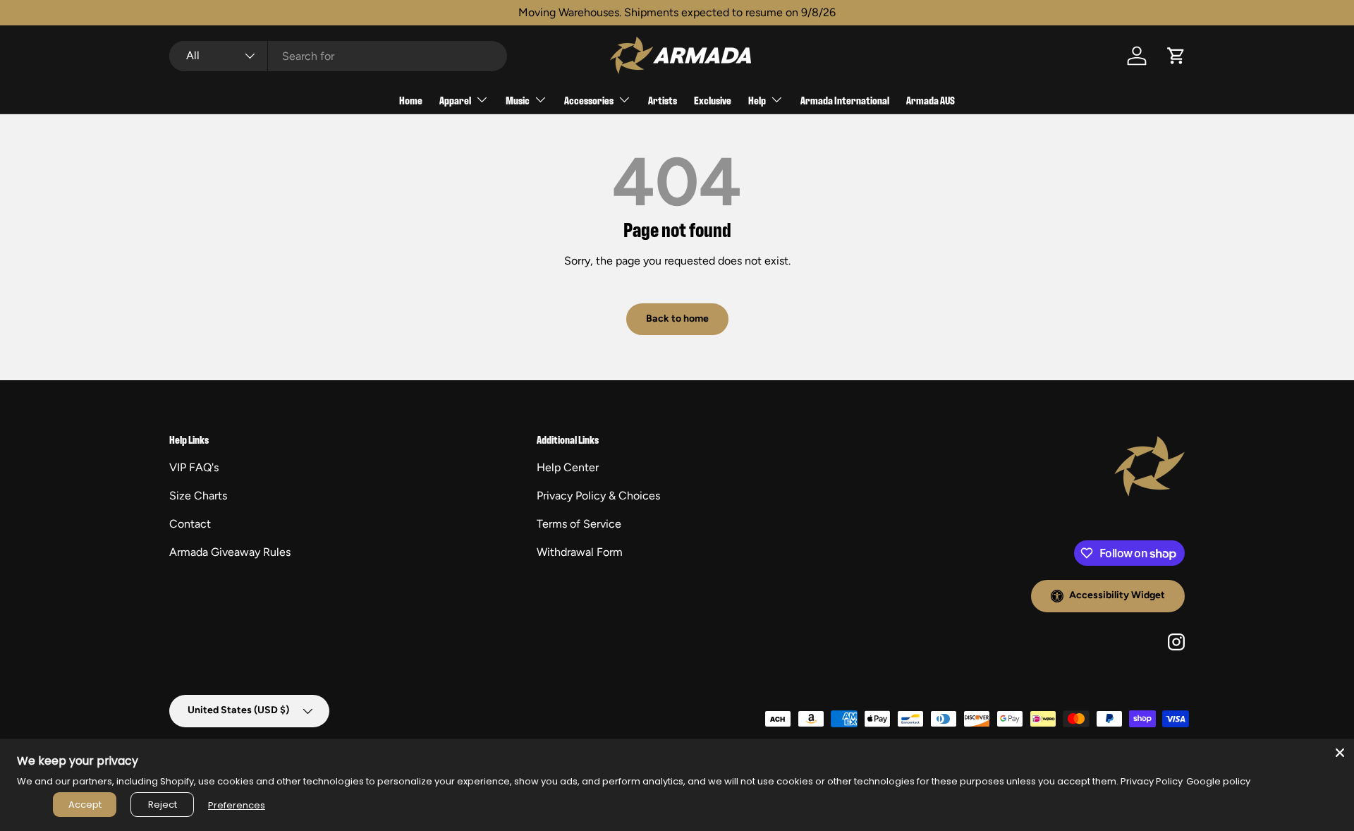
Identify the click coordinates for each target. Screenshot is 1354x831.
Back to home (677, 318)
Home (410, 99)
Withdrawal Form (580, 552)
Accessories (589, 99)
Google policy (1218, 781)
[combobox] (338, 56)
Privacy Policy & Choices (598, 495)
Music (518, 99)
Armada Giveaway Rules (230, 552)
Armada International (844, 99)
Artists (662, 99)
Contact (190, 523)
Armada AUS (930, 99)
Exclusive (712, 99)
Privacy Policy (1152, 781)
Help (757, 99)
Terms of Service (579, 523)
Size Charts (198, 495)
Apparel (455, 99)
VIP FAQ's (194, 467)
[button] (1176, 55)
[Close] (1340, 753)
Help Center (568, 467)
